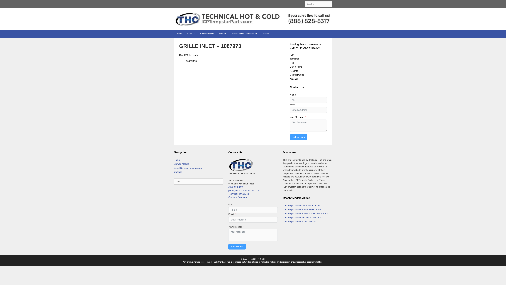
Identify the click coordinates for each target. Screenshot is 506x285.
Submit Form (299, 137)
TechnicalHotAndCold (238, 194)
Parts (189, 33)
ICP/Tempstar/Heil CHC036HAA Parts (301, 205)
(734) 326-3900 (235, 187)
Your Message (297, 117)
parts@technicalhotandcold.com (244, 190)
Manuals (222, 33)
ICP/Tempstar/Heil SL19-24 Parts (299, 221)
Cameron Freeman (237, 197)
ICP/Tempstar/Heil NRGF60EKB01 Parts (303, 217)
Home (179, 33)
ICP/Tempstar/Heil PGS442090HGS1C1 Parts (305, 213)
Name (293, 95)
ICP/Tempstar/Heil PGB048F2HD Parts (302, 209)
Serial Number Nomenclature (244, 33)
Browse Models (207, 33)
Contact (265, 33)
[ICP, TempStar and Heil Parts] (253, 19)
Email (292, 104)
